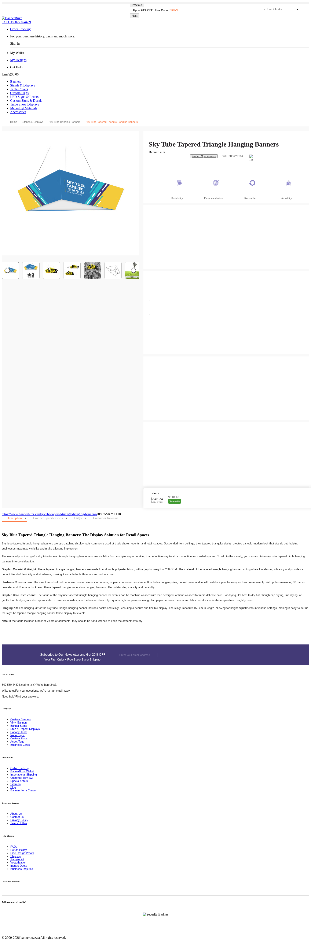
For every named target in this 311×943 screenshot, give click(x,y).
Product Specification (204, 156)
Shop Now (170, 16)
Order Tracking (20, 29)
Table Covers (19, 89)
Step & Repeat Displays (25, 729)
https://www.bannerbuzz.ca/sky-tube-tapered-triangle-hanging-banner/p (49, 514)
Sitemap (15, 784)
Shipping (15, 856)
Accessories (18, 112)
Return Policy (18, 849)
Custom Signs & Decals (26, 100)
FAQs (13, 846)
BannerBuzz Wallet (22, 771)
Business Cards (20, 744)
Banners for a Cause (23, 790)
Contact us (17, 816)
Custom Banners (20, 719)
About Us (16, 813)
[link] (34, 122)
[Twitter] (5, 910)
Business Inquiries (21, 868)
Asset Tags (17, 741)
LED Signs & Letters (24, 97)
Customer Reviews (21, 777)
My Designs (18, 60)
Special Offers (19, 781)
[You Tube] (8, 910)
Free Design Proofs (22, 853)
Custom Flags (19, 93)
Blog (13, 787)
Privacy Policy (19, 820)
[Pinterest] (10, 910)
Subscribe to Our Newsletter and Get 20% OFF (72, 657)
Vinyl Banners (19, 722)
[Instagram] (13, 910)
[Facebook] (3, 910)
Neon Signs (17, 735)
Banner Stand (18, 725)
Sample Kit (17, 859)
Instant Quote (18, 865)
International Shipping (23, 774)
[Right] (133, 270)
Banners (15, 81)
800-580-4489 (16, 22)
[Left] (7, 270)
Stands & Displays (22, 85)
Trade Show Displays (24, 104)
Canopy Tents (18, 732)
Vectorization (18, 862)
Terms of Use (18, 823)
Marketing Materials (23, 108)
